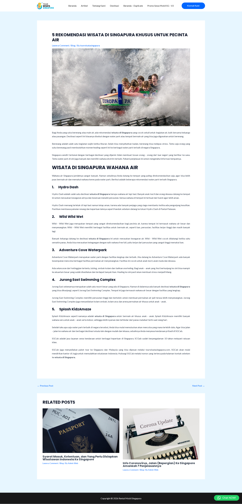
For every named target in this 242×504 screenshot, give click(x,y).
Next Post (198, 385)
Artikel (84, 5)
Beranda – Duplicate (133, 5)
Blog (73, 45)
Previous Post (45, 385)
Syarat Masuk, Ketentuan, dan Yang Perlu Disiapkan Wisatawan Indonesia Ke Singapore (80, 458)
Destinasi (114, 5)
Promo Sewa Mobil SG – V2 (160, 5)
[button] (193, 6)
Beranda (72, 5)
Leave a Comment (60, 45)
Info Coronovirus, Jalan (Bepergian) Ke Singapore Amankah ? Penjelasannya (159, 464)
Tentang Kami (98, 5)
